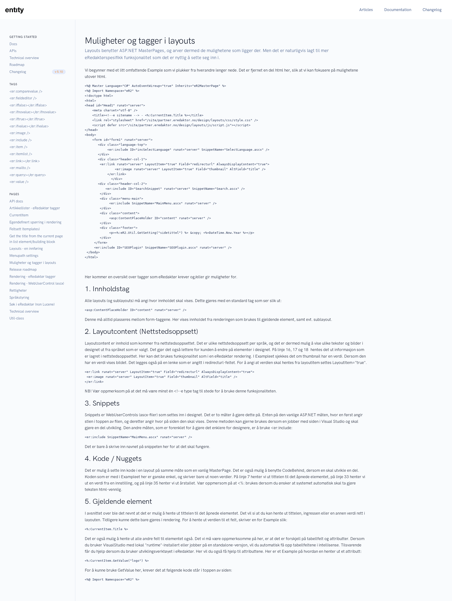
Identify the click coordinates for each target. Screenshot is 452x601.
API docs (16, 201)
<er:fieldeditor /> (23, 98)
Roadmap (16, 65)
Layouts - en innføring (26, 248)
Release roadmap (23, 269)
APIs (12, 51)
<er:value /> (19, 182)
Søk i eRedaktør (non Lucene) (32, 304)
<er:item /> (18, 147)
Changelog (432, 9)
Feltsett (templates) (24, 229)
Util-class (16, 318)
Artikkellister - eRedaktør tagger (34, 208)
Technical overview (24, 58)
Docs (13, 44)
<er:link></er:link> (24, 161)
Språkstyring (19, 297)
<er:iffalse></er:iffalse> (28, 105)
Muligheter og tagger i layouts (32, 263)
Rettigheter (18, 290)
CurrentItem (18, 215)
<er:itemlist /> (20, 154)
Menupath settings (23, 256)
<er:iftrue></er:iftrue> (27, 119)
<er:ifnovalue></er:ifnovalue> (32, 112)
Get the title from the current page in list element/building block (36, 239)
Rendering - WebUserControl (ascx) (36, 283)
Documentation (397, 9)
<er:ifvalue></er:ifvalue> (29, 126)
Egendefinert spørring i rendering (35, 222)
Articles (366, 9)
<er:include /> (20, 140)
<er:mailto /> (19, 168)
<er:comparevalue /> (25, 91)
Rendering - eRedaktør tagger (32, 276)
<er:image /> (19, 133)
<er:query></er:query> (27, 175)
